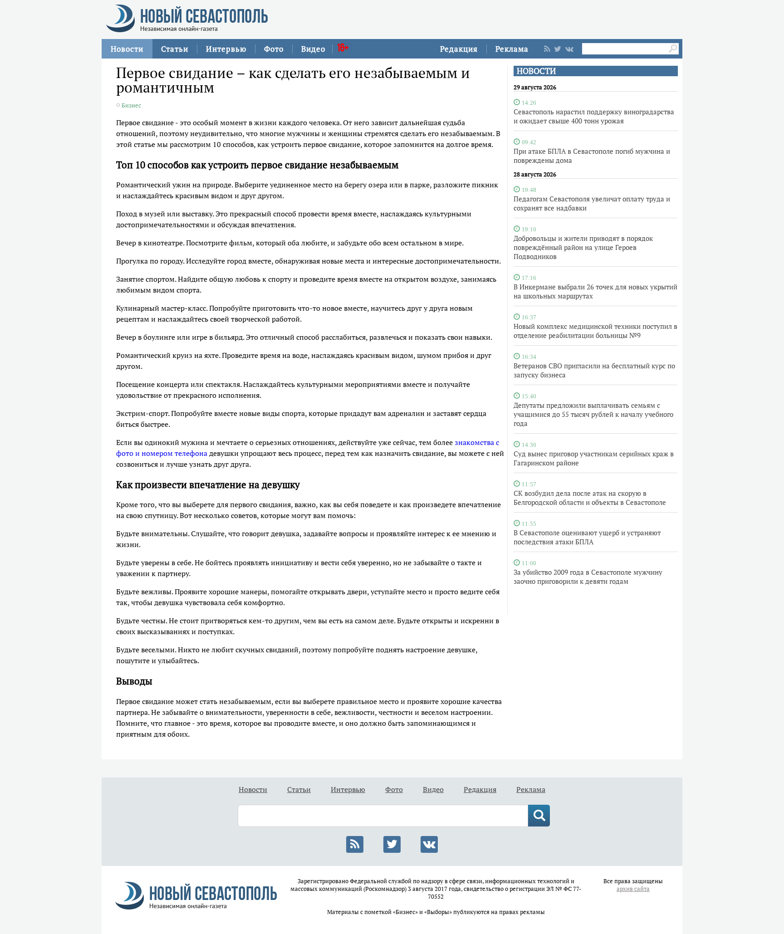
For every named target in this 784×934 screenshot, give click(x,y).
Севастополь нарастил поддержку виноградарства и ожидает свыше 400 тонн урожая (594, 116)
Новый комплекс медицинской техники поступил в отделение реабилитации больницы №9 (595, 331)
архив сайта (633, 889)
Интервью (226, 49)
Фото (274, 49)
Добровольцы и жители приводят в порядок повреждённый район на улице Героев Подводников (583, 247)
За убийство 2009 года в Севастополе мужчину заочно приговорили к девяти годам (588, 576)
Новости (127, 49)
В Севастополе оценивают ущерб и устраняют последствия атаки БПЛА (587, 537)
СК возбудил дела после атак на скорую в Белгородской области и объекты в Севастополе (590, 498)
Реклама (512, 49)
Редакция (459, 49)
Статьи (174, 49)
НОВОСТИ (536, 71)
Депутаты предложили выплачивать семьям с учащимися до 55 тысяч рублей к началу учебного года (593, 414)
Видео (313, 49)
